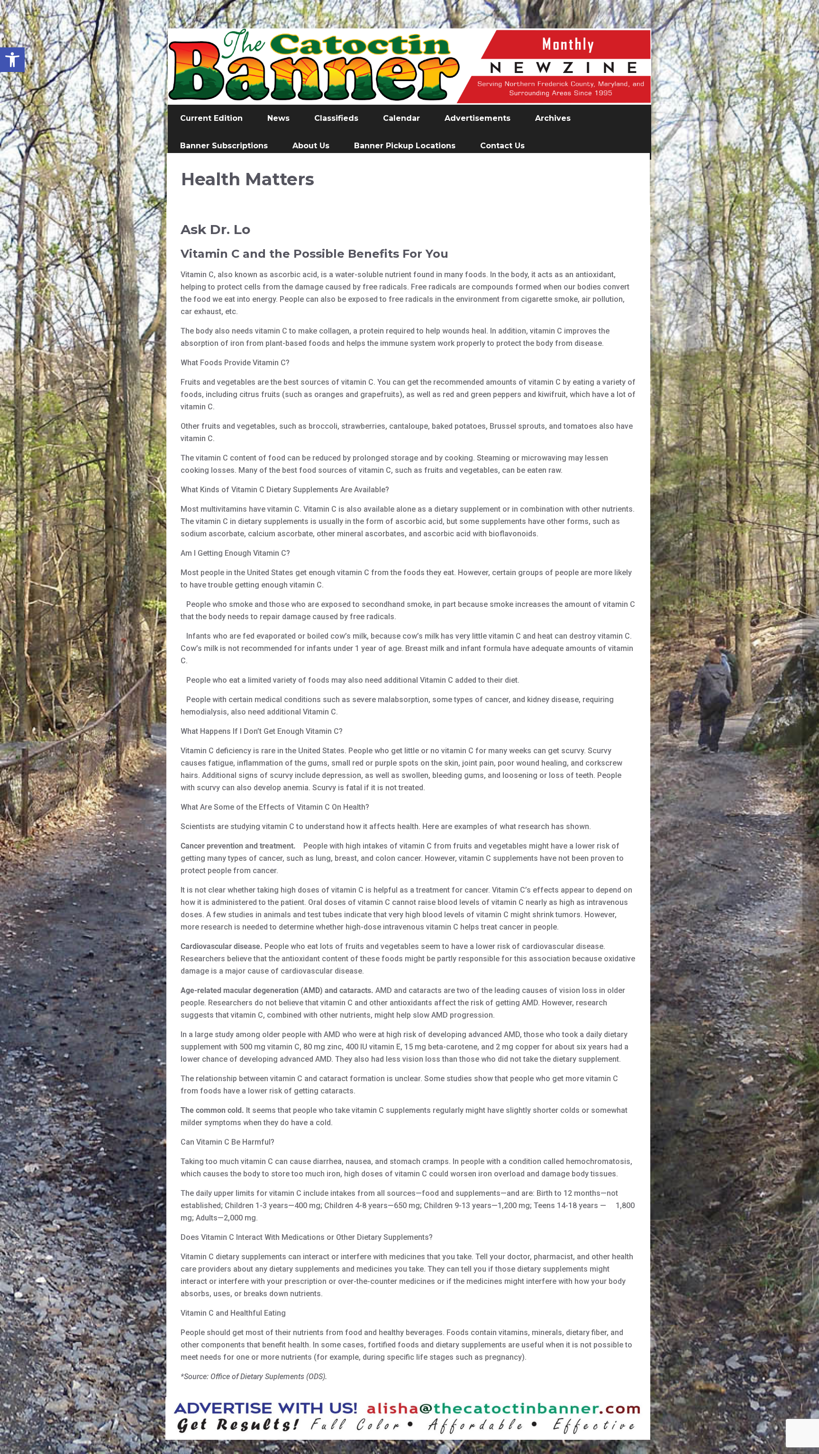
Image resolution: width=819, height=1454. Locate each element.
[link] (12, 59)
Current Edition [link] (211, 118)
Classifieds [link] (336, 118)
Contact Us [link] (502, 145)
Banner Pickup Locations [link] (404, 145)
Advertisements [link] (477, 118)
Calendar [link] (401, 118)
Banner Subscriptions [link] (224, 145)
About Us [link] (310, 145)
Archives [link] (553, 118)
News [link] (278, 118)
